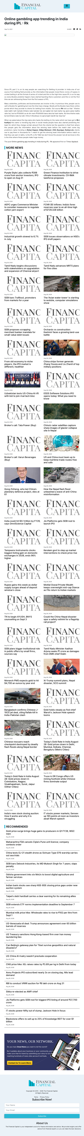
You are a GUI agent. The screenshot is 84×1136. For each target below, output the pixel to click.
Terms (36, 1097)
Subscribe (42, 1116)
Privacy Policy (44, 1097)
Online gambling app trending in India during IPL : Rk (32, 142)
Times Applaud (72, 142)
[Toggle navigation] (67, 6)
